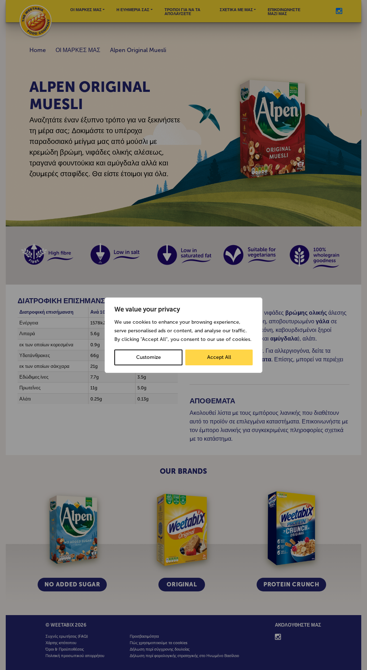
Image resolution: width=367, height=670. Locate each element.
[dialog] (183, 335)
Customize (148, 357)
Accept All (219, 357)
